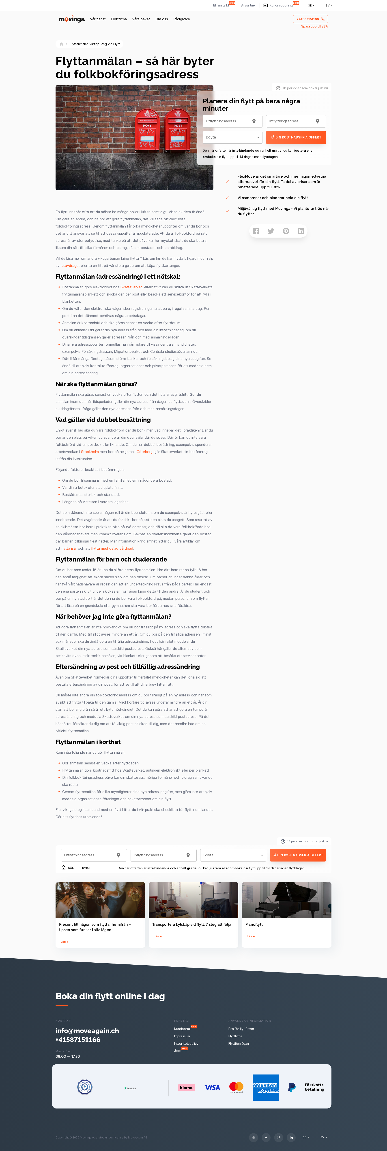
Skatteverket (131, 287)
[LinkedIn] (291, 1137)
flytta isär (69, 548)
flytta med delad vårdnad (112, 548)
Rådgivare (181, 19)
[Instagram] (278, 1137)
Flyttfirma (119, 19)
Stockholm (90, 451)
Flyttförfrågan (238, 1043)
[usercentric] (253, 1137)
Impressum (182, 1036)
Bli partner (248, 5)
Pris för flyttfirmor (241, 1029)
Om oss (161, 19)
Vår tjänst (98, 19)
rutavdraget (70, 265)
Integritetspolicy (186, 1043)
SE (310, 5)
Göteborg (145, 451)
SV (328, 5)
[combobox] (227, 121)
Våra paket (141, 19)
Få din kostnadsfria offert (296, 137)
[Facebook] (266, 1137)
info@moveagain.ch (87, 1030)
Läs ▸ (64, 941)
